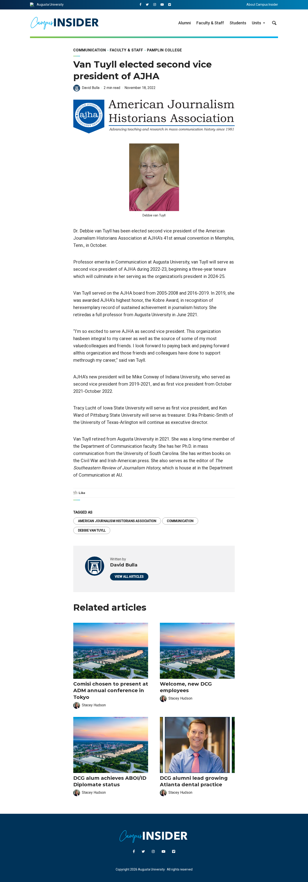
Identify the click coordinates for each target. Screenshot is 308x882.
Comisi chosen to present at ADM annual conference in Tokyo (110, 690)
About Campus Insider (262, 4)
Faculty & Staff (210, 22)
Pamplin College (164, 50)
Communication (89, 50)
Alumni (184, 22)
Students (238, 22)
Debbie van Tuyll (92, 530)
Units (256, 22)
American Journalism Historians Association (117, 521)
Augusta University (50, 4)
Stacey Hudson (94, 705)
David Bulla (90, 88)
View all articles (129, 576)
